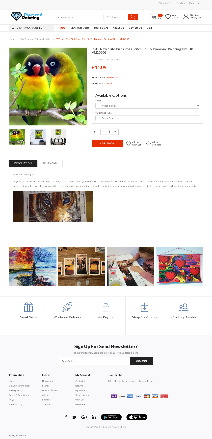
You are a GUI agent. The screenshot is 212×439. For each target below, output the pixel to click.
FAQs (11, 399)
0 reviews (98, 59)
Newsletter (47, 381)
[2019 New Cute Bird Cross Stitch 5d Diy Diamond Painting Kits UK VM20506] (17, 136)
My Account (81, 390)
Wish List (79, 399)
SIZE (99, 100)
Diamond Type (104, 112)
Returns (79, 385)
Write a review (113, 59)
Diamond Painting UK (112, 427)
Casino (40, 435)
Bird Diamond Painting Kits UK (35, 39)
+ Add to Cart (107, 143)
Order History (82, 394)
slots (35, 435)
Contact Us (80, 381)
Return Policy (15, 404)
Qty (93, 131)
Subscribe (141, 361)
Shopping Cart (166, 3)
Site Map (46, 404)
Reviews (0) (50, 163)
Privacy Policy (16, 390)
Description (23, 163)
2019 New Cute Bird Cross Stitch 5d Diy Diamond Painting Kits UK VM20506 (92, 39)
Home (12, 39)
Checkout (181, 3)
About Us (13, 381)
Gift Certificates (50, 390)
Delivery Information (19, 385)
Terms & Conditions (19, 394)
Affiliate (46, 394)
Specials (46, 399)
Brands (46, 385)
